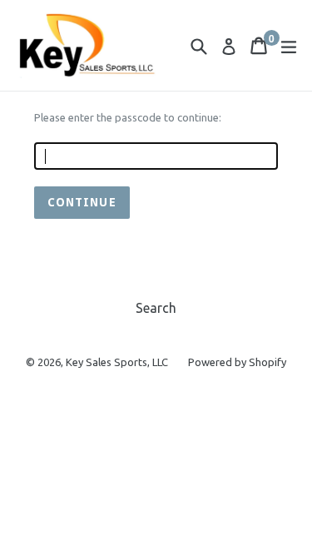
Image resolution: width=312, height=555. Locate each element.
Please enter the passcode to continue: (127, 117)
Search (156, 307)
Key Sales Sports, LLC (117, 362)
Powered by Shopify (237, 362)
